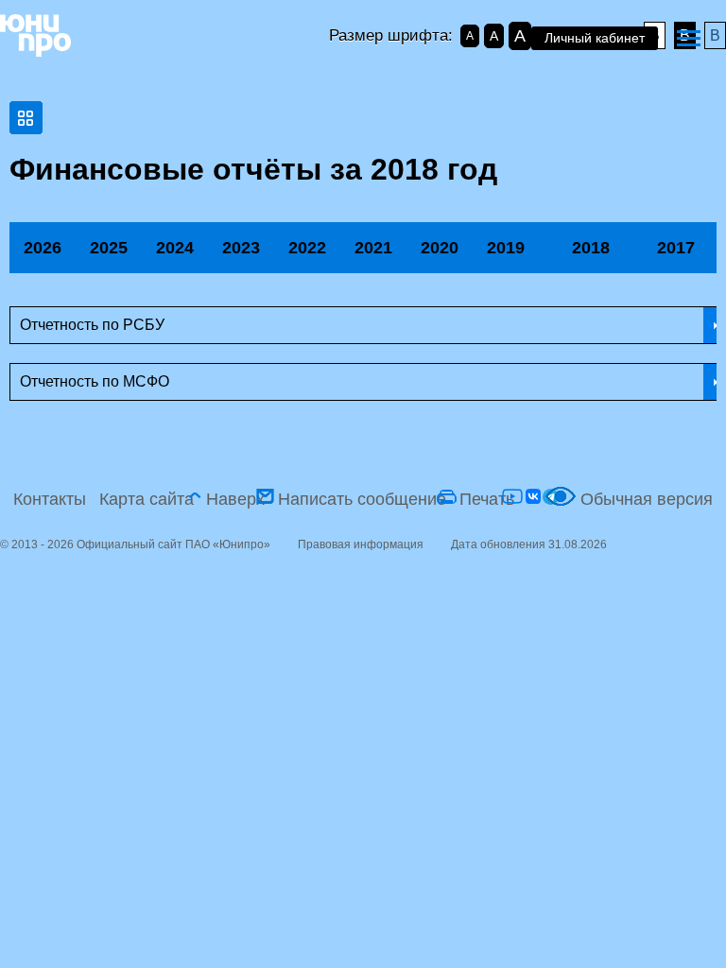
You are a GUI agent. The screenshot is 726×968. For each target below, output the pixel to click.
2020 (439, 247)
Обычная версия (646, 499)
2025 (109, 247)
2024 (175, 247)
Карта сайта (146, 499)
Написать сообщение (362, 499)
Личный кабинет (594, 37)
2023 (241, 247)
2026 (42, 247)
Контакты (49, 499)
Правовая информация (361, 544)
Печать (486, 499)
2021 (373, 247)
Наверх (235, 499)
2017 (676, 247)
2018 (591, 247)
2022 (307, 247)
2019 (506, 247)
